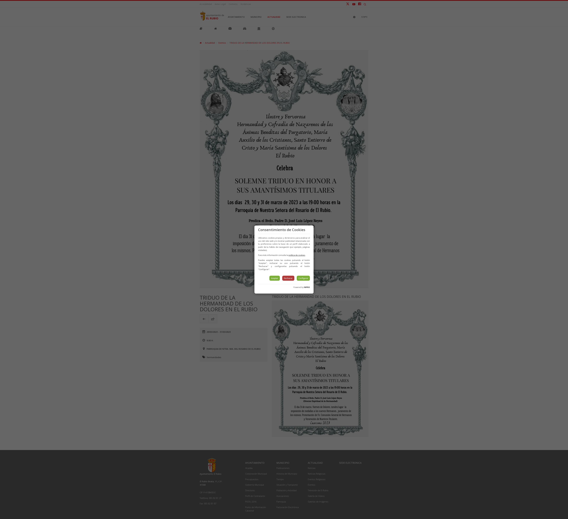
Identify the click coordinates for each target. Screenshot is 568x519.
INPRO (307, 287)
